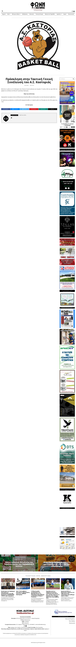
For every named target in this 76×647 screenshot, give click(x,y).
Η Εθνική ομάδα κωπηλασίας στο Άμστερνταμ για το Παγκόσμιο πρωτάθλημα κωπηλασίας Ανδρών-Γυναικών (37, 594)
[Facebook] (72, 11)
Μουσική (32, 14)
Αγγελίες (59, 14)
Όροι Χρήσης (72, 621)
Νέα (8, 14)
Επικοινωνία (71, 14)
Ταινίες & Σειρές (39, 14)
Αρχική (3, 14)
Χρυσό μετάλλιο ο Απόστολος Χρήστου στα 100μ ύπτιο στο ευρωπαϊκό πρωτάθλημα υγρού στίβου (67, 593)
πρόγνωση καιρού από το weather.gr (67, 549)
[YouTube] (74, 11)
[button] (73, 78)
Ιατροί (64, 14)
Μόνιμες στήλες (15, 14)
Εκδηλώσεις (25, 14)
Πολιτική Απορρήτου (70, 618)
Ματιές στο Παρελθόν (50, 14)
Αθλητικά (32, 85)
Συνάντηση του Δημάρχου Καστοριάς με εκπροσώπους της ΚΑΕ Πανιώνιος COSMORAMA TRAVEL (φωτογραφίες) (8, 593)
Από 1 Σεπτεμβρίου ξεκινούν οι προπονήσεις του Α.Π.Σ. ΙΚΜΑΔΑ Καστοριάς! (23, 593)
